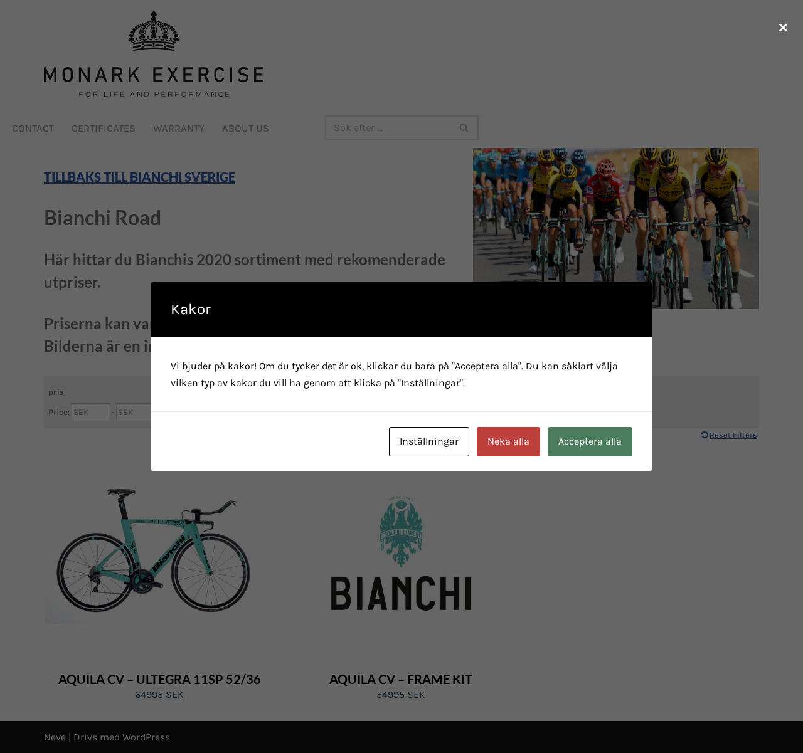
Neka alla (508, 441)
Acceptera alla (590, 441)
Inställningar (429, 441)
